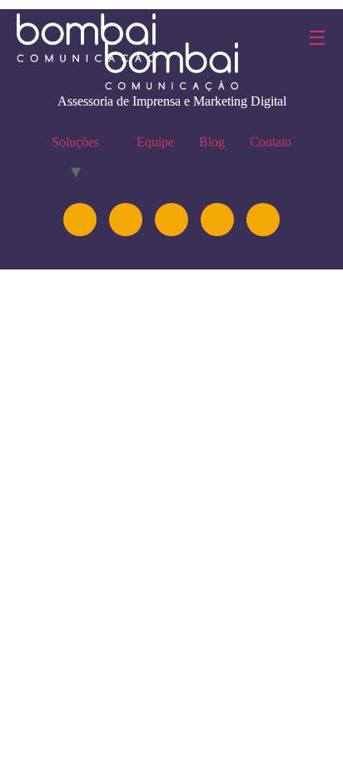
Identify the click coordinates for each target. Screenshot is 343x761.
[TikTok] (263, 219)
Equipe (155, 142)
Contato (270, 142)
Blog (212, 142)
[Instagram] (80, 219)
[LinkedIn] (125, 219)
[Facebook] (217, 219)
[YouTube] (171, 219)
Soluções (75, 142)
